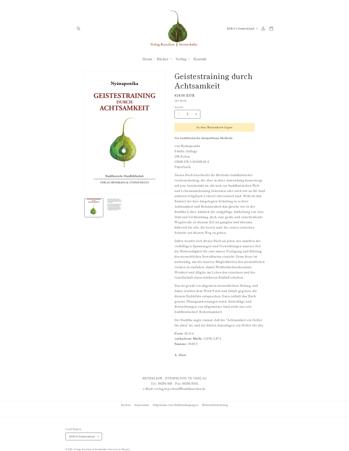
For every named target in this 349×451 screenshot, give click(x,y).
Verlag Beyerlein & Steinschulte (91, 449)
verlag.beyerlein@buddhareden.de (180, 388)
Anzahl (178, 107)
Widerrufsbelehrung (215, 405)
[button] (79, 29)
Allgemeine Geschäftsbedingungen (175, 405)
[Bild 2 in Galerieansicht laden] (114, 207)
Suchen (126, 405)
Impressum (142, 405)
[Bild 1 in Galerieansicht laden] (94, 207)
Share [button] (182, 355)
